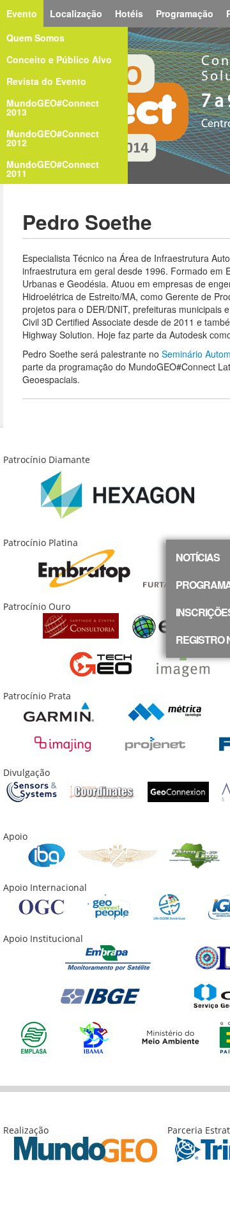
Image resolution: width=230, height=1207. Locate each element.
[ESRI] (165, 625)
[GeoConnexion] (178, 791)
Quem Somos (35, 37)
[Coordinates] (102, 791)
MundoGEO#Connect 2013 (52, 107)
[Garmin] (59, 711)
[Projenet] (155, 743)
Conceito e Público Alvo (59, 59)
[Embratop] (84, 567)
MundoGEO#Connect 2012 (52, 138)
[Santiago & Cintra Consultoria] (81, 625)
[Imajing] (62, 743)
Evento (21, 13)
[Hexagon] (117, 494)
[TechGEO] (100, 663)
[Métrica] (165, 711)
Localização (76, 13)
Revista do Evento (46, 81)
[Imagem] (183, 663)
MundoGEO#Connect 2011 (52, 168)
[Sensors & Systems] (31, 791)
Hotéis (129, 13)
